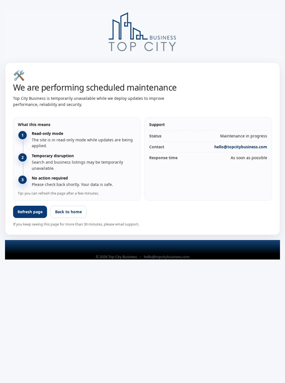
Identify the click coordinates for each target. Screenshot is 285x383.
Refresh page (30, 211)
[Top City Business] (142, 33)
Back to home (68, 211)
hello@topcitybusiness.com (240, 146)
